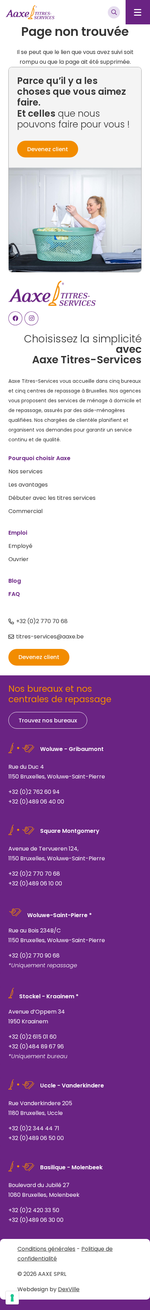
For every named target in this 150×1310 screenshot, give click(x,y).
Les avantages (28, 485)
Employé (20, 546)
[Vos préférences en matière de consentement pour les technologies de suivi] (12, 1297)
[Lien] (75, 775)
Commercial (25, 511)
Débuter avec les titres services (52, 498)
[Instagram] (31, 318)
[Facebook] (15, 318)
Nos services (25, 471)
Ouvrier (18, 559)
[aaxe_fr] (30, 12)
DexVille (69, 1289)
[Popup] (114, 12)
